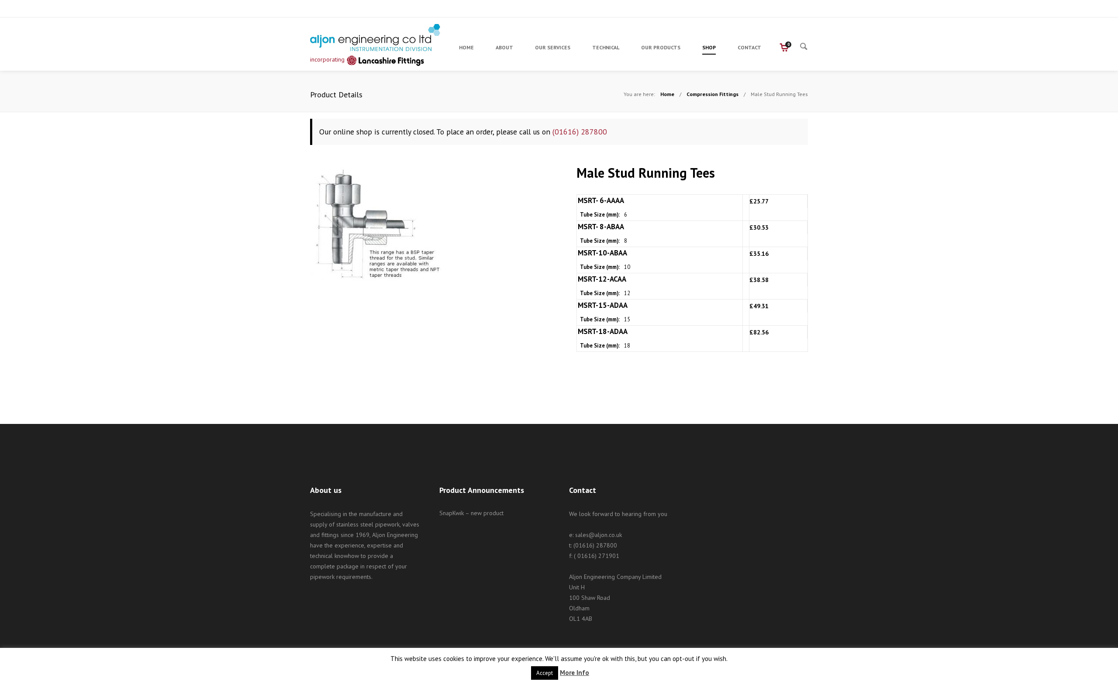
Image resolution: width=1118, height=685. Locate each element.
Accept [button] (544, 673)
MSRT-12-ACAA (602, 279)
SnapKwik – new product (471, 513)
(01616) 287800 (579, 132)
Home (667, 94)
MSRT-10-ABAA (602, 253)
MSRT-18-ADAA (603, 331)
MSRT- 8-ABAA (601, 226)
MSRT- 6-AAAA (601, 200)
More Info (574, 672)
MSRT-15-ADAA (603, 305)
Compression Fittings (712, 94)
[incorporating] (375, 37)
